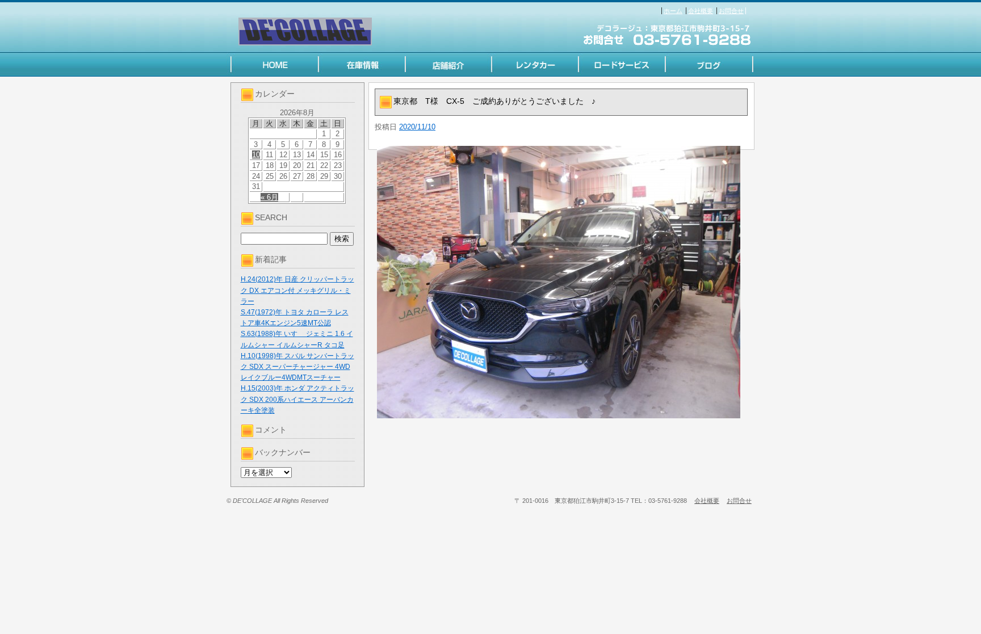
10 (256, 154)
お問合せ (731, 10)
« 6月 (269, 197)
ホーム (673, 10)
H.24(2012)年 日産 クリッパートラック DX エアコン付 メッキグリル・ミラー (297, 290)
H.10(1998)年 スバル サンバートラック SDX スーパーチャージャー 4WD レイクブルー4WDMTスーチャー (297, 366)
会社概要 (700, 10)
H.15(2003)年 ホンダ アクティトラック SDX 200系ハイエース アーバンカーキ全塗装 (297, 399)
